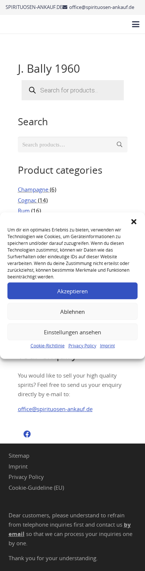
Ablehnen (72, 311)
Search (120, 144)
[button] (134, 221)
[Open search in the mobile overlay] (73, 90)
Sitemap (19, 455)
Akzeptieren (72, 290)
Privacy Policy (82, 345)
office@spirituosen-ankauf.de (55, 409)
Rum (24, 210)
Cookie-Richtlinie (47, 345)
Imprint (107, 345)
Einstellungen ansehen (72, 331)
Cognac (27, 200)
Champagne (33, 189)
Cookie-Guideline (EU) (36, 487)
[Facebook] (27, 434)
